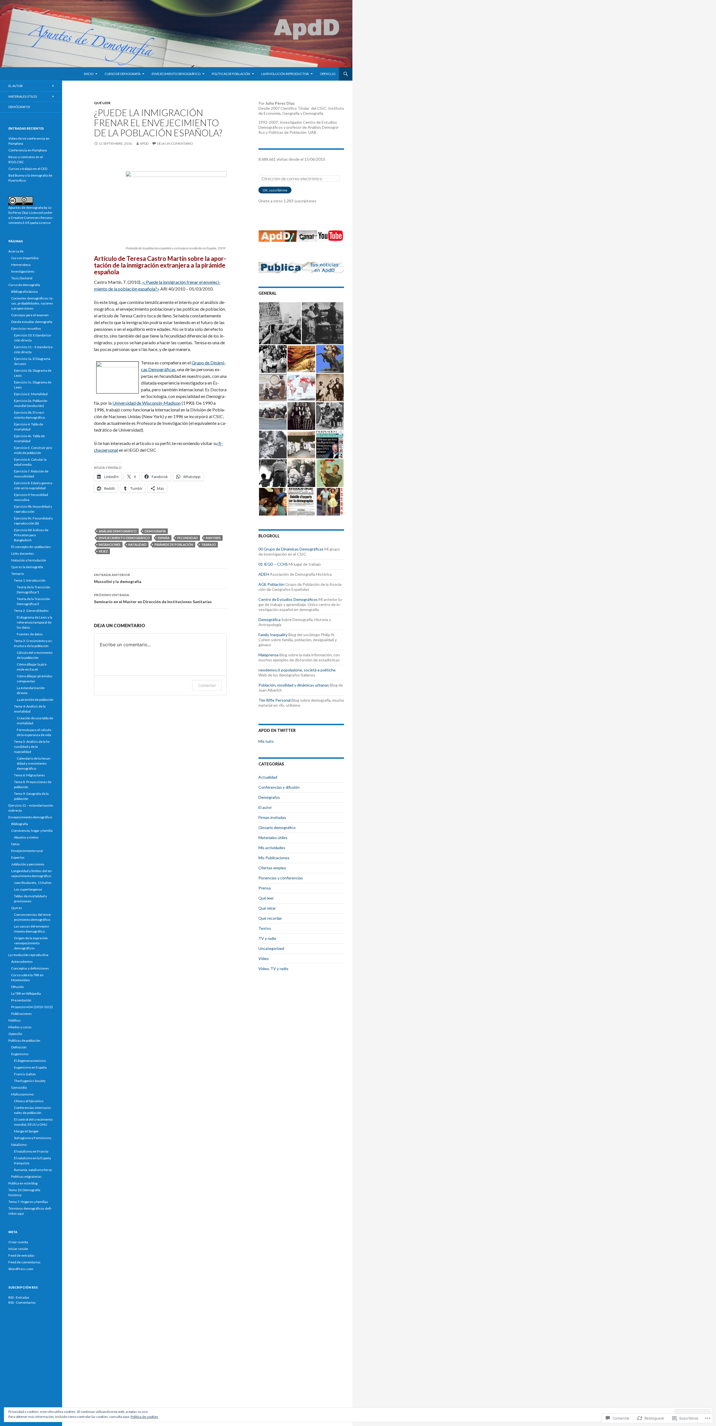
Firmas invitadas (272, 817)
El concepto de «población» (31, 547)
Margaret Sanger (26, 1131)
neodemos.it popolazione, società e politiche (297, 670)
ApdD (144, 143)
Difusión (17, 987)
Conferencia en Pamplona (27, 150)
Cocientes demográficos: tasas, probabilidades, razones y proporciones (32, 303)
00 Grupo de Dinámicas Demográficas (291, 549)
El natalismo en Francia (31, 1151)
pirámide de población (173, 544)
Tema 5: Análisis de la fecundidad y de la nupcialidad (32, 746)
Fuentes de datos (30, 634)
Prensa (264, 888)
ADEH (263, 574)
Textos (264, 928)
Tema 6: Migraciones (29, 775)
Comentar (207, 685)
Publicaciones (21, 1013)
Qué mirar (267, 908)
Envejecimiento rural (27, 851)
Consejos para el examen (30, 315)
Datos (15, 844)
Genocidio (19, 1087)
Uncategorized (271, 948)
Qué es (16, 908)
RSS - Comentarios (22, 1302)
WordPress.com (20, 1269)
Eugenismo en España (30, 1067)
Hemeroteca (20, 265)
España (163, 538)
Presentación (21, 1000)
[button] (279, 323)
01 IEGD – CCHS (273, 564)
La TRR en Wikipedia (26, 993)
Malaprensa (268, 654)
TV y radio (267, 938)
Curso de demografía (122, 74)
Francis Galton (25, 1074)
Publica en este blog (22, 1183)
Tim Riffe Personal (274, 700)
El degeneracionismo (30, 1061)
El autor (265, 807)
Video (263, 958)
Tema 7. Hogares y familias (28, 1202)
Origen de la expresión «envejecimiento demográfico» (31, 943)
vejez (103, 551)
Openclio (327, 74)
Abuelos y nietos (26, 837)
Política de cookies (144, 1417)
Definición (19, 1047)
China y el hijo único (28, 1101)
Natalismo (19, 1144)
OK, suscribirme (275, 190)
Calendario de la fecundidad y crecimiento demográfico (34, 763)
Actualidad (267, 777)
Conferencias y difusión (279, 787)
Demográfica (269, 619)
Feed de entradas (21, 1255)
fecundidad (187, 538)
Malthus (14, 1020)
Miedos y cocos (20, 1027)
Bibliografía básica (24, 291)
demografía (155, 531)
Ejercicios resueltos (26, 328)
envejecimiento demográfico (124, 538)
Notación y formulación (28, 560)
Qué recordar (270, 918)
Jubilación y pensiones (27, 864)
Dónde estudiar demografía (31, 322)
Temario (17, 574)
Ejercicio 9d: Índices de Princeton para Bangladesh (31, 535)
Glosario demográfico (277, 827)
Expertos (18, 857)
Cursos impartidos (25, 258)
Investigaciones (23, 271)
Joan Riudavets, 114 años (32, 883)
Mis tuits (266, 741)
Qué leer (102, 103)
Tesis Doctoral (21, 278)
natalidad (137, 544)
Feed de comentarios (24, 1262)
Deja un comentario (175, 143)
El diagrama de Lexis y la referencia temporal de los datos (34, 622)
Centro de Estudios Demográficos (288, 599)
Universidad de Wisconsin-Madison (146, 403)
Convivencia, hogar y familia (32, 830)
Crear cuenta (18, 1242)
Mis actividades (271, 847)
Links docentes (22, 553)
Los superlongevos (28, 889)
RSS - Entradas (18, 1297)
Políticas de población (231, 74)
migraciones (110, 544)
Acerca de (15, 251)
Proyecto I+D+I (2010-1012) (32, 1007)
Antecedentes (22, 961)
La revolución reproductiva (285, 74)
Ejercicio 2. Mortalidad (31, 394)
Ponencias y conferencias (280, 877)
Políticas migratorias (26, 1176)
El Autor (15, 86)
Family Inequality (273, 634)
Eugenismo (19, 1054)
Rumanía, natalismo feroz (33, 1170)
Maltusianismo (22, 1094)
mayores (213, 538)
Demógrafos (269, 797)
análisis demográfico (118, 531)
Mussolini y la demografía (117, 578)
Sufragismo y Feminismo (32, 1138)
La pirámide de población (35, 699)
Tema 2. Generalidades (31, 610)
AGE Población (271, 584)
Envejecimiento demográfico (176, 74)
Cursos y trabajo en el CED (27, 169)
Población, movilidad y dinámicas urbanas (293, 685)
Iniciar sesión (18, 1249)
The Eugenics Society (30, 1081)
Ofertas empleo (272, 867)
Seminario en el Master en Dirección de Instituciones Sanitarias (153, 598)
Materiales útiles (273, 837)
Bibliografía (19, 824)
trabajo (208, 544)
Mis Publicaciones (273, 857)
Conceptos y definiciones (30, 968)
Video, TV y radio (273, 968)
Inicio (88, 74)
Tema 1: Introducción (30, 580)
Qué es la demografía (27, 567)
